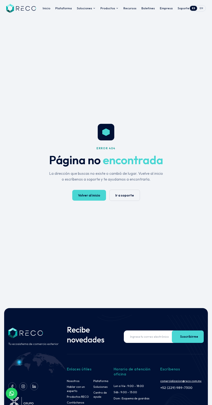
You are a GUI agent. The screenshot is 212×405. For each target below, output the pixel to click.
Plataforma (63, 8)
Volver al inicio (89, 195)
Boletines (148, 8)
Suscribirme (189, 337)
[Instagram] (23, 386)
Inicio (46, 8)
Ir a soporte (124, 195)
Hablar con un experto (76, 389)
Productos (107, 8)
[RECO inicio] (21, 8)
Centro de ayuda (100, 395)
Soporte (183, 8)
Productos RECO (78, 397)
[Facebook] (12, 386)
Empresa (166, 8)
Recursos (129, 8)
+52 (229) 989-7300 (176, 387)
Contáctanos (75, 402)
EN (201, 8)
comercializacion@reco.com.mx (180, 381)
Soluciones (84, 8)
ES (193, 8)
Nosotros (73, 381)
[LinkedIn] (34, 386)
